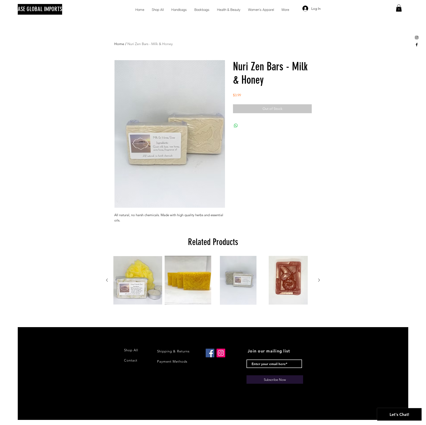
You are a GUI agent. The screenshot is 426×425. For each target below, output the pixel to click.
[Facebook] (210, 353)
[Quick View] (137, 280)
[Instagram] (221, 353)
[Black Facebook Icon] (416, 44)
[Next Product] (319, 280)
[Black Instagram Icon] (416, 37)
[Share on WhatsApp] (236, 125)
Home (119, 44)
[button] (399, 8)
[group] (213, 280)
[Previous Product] (107, 280)
